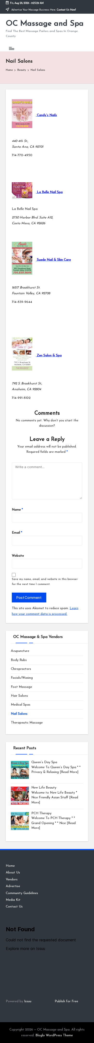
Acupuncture (20, 651)
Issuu (27, 1001)
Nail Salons (19, 713)
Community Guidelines (22, 893)
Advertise (13, 886)
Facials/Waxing (22, 677)
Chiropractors (21, 669)
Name (17, 509)
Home (10, 865)
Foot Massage (21, 687)
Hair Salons (19, 695)
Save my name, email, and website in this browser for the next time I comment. (45, 582)
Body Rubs (19, 660)
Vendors (12, 879)
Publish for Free (66, 1001)
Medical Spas (20, 704)
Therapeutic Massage (27, 722)
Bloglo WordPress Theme (54, 1035)
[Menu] (11, 48)
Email (17, 532)
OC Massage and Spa (45, 24)
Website (18, 555)
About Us (13, 872)
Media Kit (13, 900)
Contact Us (14, 906)
